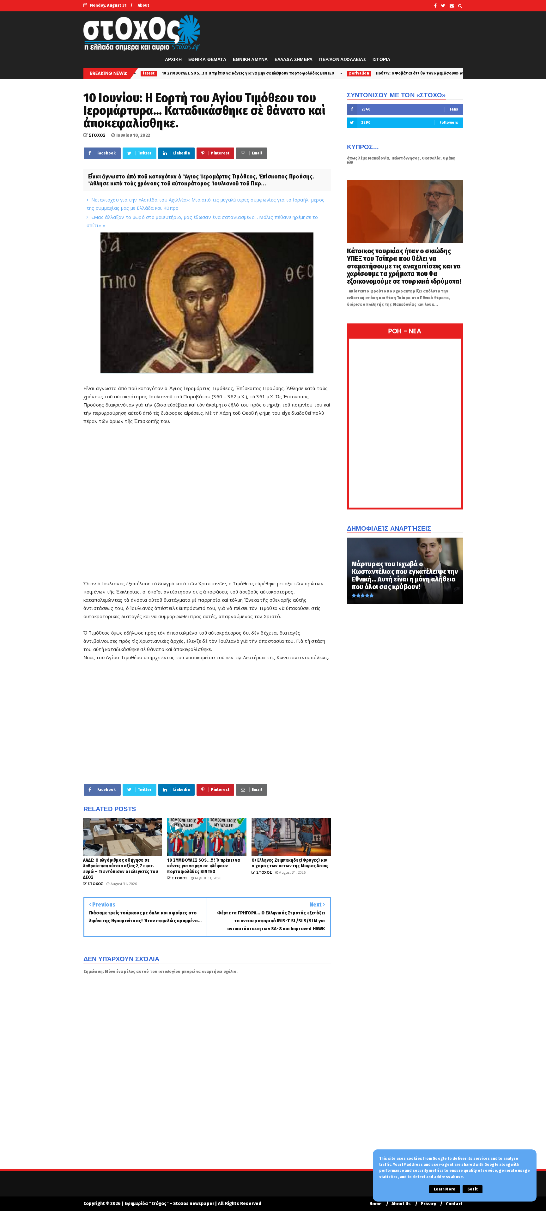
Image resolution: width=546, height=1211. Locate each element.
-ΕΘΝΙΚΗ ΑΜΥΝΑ (249, 59)
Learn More (444, 1189)
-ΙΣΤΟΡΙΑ (381, 59)
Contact (454, 1204)
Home (375, 1204)
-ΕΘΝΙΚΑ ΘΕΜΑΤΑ (206, 59)
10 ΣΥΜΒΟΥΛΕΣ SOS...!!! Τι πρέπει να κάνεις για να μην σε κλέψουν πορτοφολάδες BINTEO (172, 73)
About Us (401, 1204)
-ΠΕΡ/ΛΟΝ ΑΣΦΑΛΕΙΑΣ (342, 59)
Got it (472, 1189)
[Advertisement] (207, 494)
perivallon (283, 73)
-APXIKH (172, 59)
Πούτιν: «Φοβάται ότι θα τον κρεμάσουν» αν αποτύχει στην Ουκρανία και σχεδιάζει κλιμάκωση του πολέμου (406, 73)
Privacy (428, 1204)
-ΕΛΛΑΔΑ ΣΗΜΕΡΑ (292, 59)
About (143, 5)
